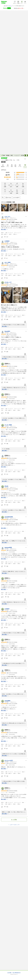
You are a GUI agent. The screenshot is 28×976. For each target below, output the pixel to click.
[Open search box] (2, 197)
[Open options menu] (26, 216)
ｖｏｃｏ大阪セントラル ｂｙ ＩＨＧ (10, 160)
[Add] (25, 158)
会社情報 (9, 972)
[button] (5, 207)
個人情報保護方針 (17, 972)
